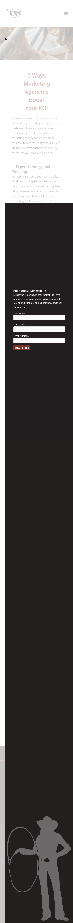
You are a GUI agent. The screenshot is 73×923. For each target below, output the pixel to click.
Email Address (21, 336)
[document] (36, 461)
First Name (19, 313)
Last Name (19, 324)
